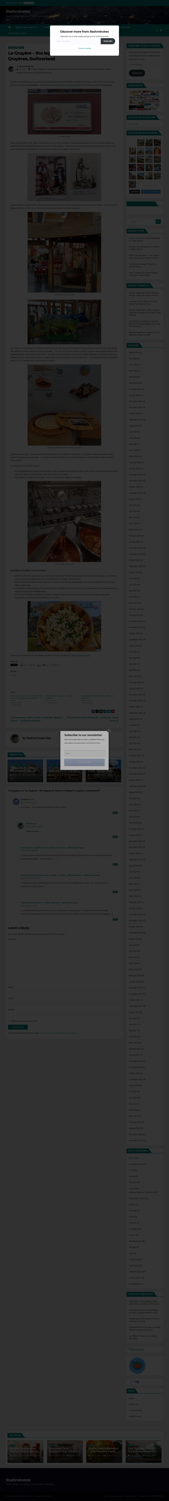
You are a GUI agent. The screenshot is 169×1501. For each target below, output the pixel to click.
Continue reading (84, 48)
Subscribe (107, 41)
